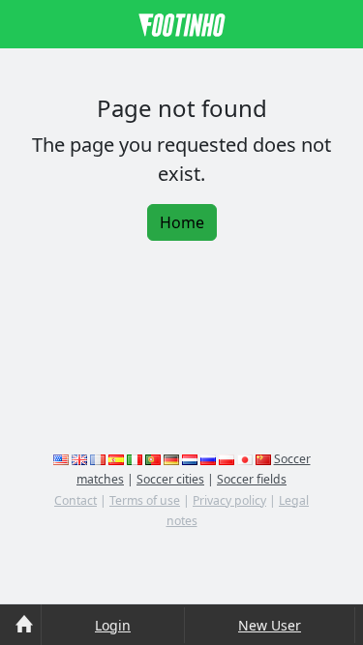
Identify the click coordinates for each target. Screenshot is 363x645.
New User (269, 625)
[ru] (208, 459)
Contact (75, 500)
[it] (134, 459)
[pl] (226, 459)
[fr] (98, 459)
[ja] (245, 459)
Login (113, 625)
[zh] (263, 459)
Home (182, 222)
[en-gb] (79, 459)
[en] (61, 459)
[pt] (153, 459)
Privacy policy (229, 500)
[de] (171, 459)
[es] (116, 459)
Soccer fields (252, 479)
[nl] (189, 459)
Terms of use (144, 500)
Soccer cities (170, 479)
